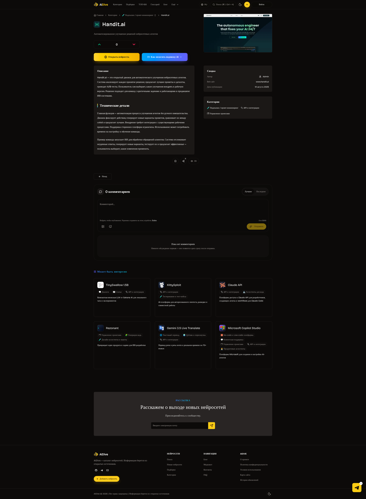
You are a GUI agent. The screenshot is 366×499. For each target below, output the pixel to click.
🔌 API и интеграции (250, 108)
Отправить (258, 226)
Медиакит (208, 464)
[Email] (107, 470)
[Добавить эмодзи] (110, 226)
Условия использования (250, 470)
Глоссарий (155, 4)
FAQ (205, 475)
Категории (117, 4)
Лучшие (248, 191)
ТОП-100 (143, 4)
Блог (166, 4)
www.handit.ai (262, 82)
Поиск (169, 459)
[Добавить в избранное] (175, 161)
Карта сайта (245, 475)
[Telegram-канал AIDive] (356, 487)
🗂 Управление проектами (218, 113)
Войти (261, 4)
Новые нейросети (174, 464)
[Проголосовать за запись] (99, 44)
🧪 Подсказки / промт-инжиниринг (222, 108)
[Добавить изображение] (103, 226)
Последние (261, 191)
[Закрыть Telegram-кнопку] (361, 483)
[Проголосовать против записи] (134, 44)
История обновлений (249, 480)
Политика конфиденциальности (254, 464)
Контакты (208, 470)
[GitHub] (96, 470)
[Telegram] (102, 470)
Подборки (130, 4)
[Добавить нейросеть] (247, 4)
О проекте (244, 459)
